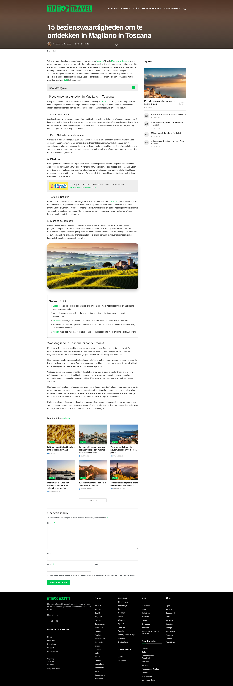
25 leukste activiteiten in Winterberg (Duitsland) (168, 114)
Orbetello (57, 305)
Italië (87, 44)
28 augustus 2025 (55, 492)
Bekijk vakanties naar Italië (84, 187)
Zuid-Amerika (171, 8)
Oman (144, 620)
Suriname (122, 660)
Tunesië (169, 638)
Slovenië (121, 620)
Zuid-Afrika (170, 642)
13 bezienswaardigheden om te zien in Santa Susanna (167, 142)
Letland (98, 660)
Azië (135, 8)
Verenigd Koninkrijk (126, 634)
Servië (120, 616)
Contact (50, 648)
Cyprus (98, 620)
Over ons (51, 640)
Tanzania (169, 635)
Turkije (121, 631)
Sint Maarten (147, 676)
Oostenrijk (122, 605)
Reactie (51, 523)
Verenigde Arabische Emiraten (150, 632)
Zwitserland (123, 642)
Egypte (168, 605)
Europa (112, 8)
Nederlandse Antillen (150, 669)
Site (96, 564)
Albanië (98, 605)
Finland (98, 631)
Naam (50, 553)
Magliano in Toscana (120, 61)
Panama (145, 672)
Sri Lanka (146, 624)
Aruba (120, 657)
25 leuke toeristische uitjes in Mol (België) (166, 133)
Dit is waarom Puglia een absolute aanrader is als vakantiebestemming (58, 485)
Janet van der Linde (63, 44)
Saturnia (114, 201)
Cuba (144, 652)
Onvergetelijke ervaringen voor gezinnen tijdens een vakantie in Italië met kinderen (92, 450)
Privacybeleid (52, 651)
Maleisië (145, 616)
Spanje (121, 623)
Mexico (145, 665)
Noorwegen (123, 602)
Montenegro (100, 675)
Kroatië (98, 657)
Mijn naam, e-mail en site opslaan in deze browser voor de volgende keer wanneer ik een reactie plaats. (92, 575)
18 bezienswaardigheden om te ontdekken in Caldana (92, 484)
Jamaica (145, 661)
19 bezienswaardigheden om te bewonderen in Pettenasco (124, 484)
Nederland (122, 598)
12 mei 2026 (52, 453)
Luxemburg (99, 664)
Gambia (169, 609)
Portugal (121, 613)
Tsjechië (121, 627)
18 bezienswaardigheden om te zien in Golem (159, 102)
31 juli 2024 (79, 44)
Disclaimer (51, 644)
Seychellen (170, 631)
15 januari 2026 (117, 456)
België (97, 613)
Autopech (99, 678)
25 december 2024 (118, 489)
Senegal (169, 627)
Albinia (56, 331)
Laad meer (93, 500)
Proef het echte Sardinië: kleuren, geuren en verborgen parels (123, 450)
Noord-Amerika (150, 8)
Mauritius (169, 624)
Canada (145, 648)
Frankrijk (98, 635)
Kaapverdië (170, 613)
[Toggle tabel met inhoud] (134, 87)
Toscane (100, 61)
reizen (103, 101)
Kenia (168, 616)
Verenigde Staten (149, 680)
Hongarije (99, 642)
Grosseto (57, 320)
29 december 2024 (86, 489)
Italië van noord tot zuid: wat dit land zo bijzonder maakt (61, 448)
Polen (120, 609)
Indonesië (146, 605)
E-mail (50, 564)
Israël (144, 609)
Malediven (146, 613)
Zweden (121, 638)
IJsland (98, 649)
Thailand (145, 627)
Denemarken (100, 624)
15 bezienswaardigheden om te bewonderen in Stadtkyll (167, 123)
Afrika (125, 8)
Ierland (97, 646)
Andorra (98, 609)
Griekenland (100, 638)
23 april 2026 (84, 456)
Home (49, 51)
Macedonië (99, 667)
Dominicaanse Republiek (148, 656)
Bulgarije (98, 616)
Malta (97, 671)
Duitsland (99, 627)
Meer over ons (52, 615)
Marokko (169, 620)
